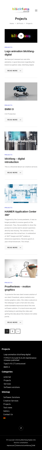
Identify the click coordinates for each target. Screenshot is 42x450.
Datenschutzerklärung (23, 446)
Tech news (7, 408)
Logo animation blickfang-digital (19, 53)
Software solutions (12, 387)
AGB (33, 446)
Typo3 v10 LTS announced (14, 364)
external (7, 377)
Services (7, 384)
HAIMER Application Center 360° (20, 213)
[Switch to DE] (21, 417)
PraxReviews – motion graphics (17, 288)
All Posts (20, 24)
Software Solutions (11, 397)
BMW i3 (9, 109)
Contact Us (8, 414)
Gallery (6, 411)
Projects (8, 47)
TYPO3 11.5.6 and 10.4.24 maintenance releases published (20, 359)
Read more (12, 71)
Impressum (11, 446)
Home (12, 24)
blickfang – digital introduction (15, 160)
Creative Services (10, 401)
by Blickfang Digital (25, 440)
